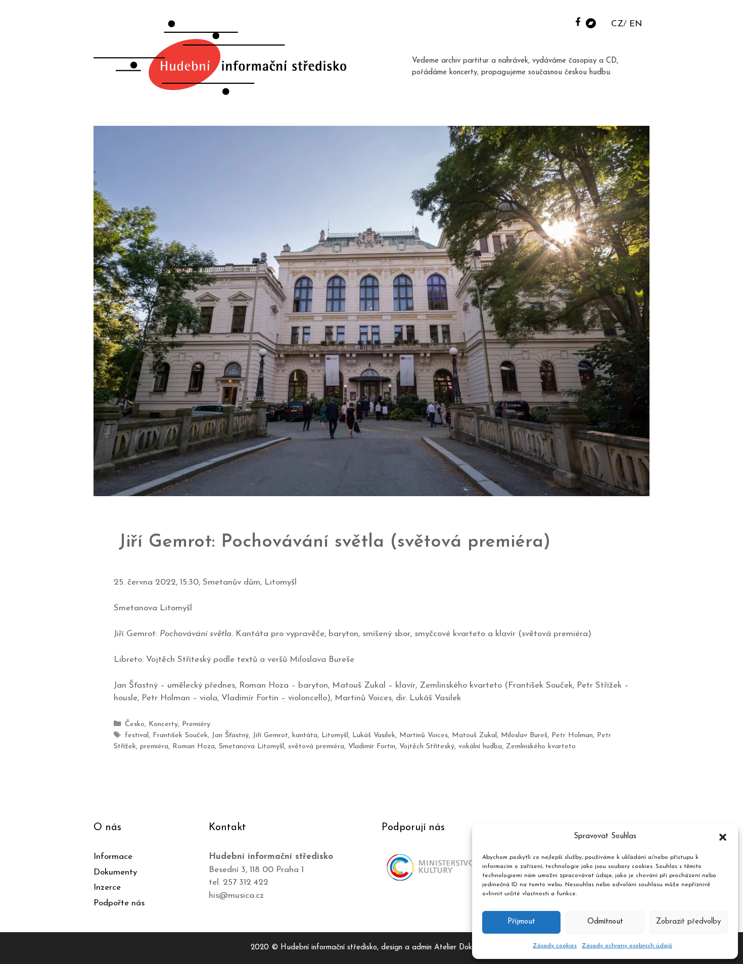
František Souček (180, 735)
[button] (723, 837)
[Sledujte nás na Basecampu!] (591, 22)
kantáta (304, 735)
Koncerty (163, 724)
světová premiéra (316, 746)
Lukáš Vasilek (373, 735)
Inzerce (107, 887)
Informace (113, 856)
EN (635, 24)
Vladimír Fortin (371, 746)
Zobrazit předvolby (688, 922)
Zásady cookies (555, 946)
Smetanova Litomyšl (251, 746)
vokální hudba (480, 746)
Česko (135, 724)
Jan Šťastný (230, 735)
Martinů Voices (423, 735)
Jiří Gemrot (270, 735)
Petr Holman (572, 735)
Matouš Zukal (474, 735)
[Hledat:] (565, 21)
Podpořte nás (119, 903)
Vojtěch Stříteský (426, 746)
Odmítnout (605, 922)
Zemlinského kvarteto (541, 746)
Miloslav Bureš (524, 735)
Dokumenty (115, 872)
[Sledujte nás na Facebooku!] (578, 21)
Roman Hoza (193, 746)
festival (137, 735)
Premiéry (196, 724)
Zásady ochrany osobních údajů (627, 946)
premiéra (154, 746)
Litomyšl (334, 735)
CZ (617, 24)
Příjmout (521, 922)
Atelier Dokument (463, 947)
